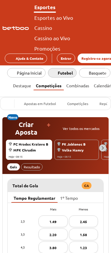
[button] (102, 148)
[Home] (16, 28)
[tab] (22, 85)
